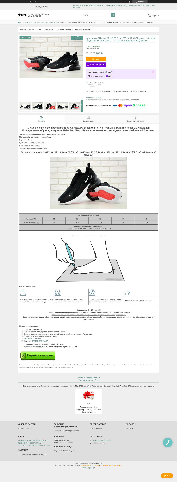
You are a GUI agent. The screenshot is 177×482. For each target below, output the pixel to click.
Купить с (93, 64)
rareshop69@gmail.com (102, 440)
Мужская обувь (30, 22)
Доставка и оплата (64, 29)
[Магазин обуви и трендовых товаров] (22, 15)
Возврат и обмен (82, 29)
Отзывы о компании (32, 339)
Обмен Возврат (96, 428)
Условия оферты (24, 428)
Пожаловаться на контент (90, 465)
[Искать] (113, 15)
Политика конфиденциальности (66, 431)
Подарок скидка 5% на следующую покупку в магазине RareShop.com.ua (88, 409)
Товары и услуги (26, 29)
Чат (168, 476)
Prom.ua (99, 463)
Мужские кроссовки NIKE (48, 22)
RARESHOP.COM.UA (40, 341)
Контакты (49, 29)
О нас (39, 29)
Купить (97, 59)
